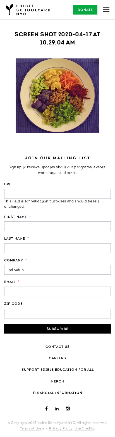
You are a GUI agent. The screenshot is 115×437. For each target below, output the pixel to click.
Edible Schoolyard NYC (28, 9)
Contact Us (57, 347)
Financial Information (57, 393)
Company (15, 260)
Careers (57, 358)
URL (7, 184)
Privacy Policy (61, 428)
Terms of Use (30, 428)
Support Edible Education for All (57, 370)
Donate (85, 10)
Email (12, 282)
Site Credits (84, 428)
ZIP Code (13, 304)
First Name (17, 217)
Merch (57, 381)
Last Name (16, 238)
